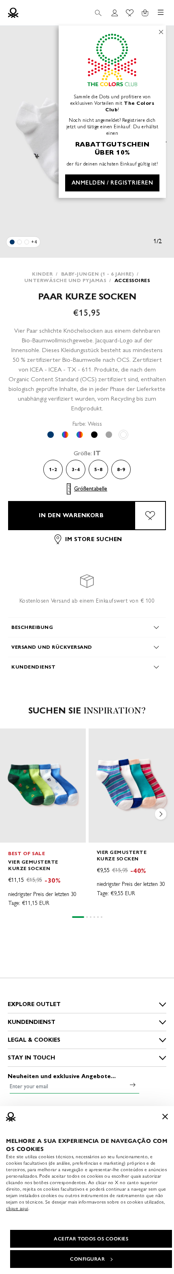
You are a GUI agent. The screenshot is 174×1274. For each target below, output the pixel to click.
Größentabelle (90, 488)
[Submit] (132, 1084)
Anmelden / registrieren (112, 182)
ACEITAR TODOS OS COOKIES (91, 1239)
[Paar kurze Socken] (12, 242)
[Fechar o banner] (165, 1116)
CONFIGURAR (87, 1259)
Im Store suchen (93, 539)
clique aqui (17, 1208)
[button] (161, 815)
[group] (43, 818)
